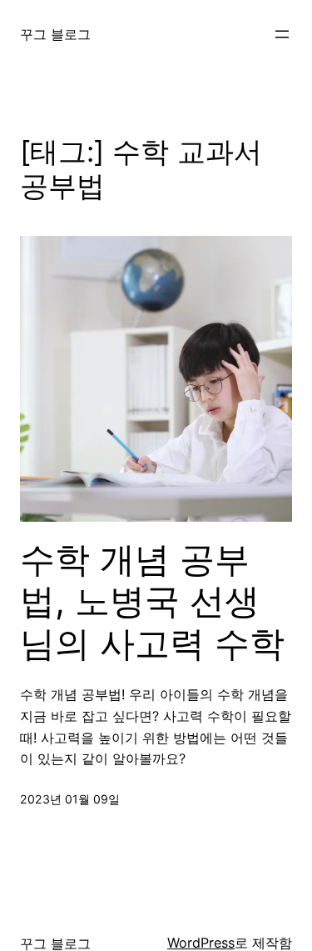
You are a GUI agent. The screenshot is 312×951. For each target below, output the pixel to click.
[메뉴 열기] (282, 34)
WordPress (201, 942)
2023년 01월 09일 (70, 799)
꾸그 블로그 (55, 34)
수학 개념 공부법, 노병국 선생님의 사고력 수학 (152, 601)
